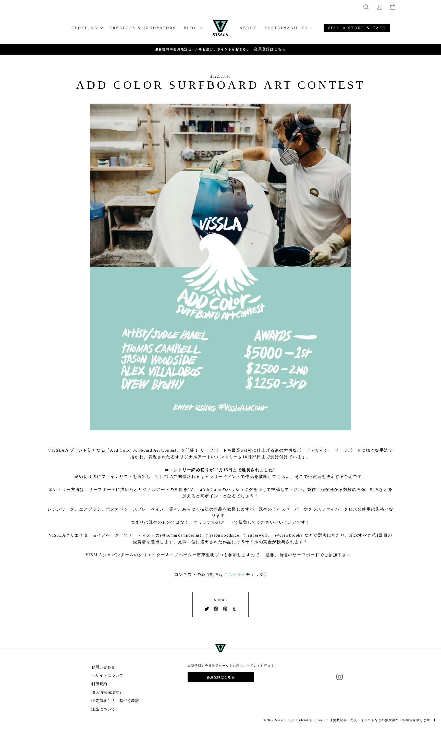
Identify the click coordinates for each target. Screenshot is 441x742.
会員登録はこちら (221, 677)
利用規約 (99, 684)
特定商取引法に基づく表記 (115, 701)
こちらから (235, 574)
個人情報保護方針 (107, 692)
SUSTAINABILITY (287, 28)
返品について (103, 709)
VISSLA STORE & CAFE (356, 28)
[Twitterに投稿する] (206, 608)
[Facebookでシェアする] (216, 608)
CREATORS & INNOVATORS (142, 28)
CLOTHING (85, 28)
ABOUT (248, 28)
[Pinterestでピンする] (225, 608)
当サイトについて (107, 675)
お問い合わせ (103, 667)
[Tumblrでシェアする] (234, 608)
